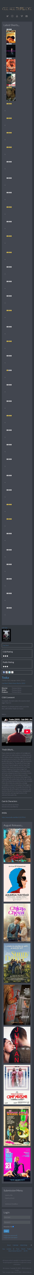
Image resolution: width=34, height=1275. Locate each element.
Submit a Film (9, 1195)
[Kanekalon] (10, 482)
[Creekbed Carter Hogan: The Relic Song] (10, 540)
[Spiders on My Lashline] (10, 466)
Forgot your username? (10, 1237)
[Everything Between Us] (10, 288)
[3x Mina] (10, 392)
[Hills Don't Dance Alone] (10, 94)
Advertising (23, 1245)
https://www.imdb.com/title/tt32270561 (14, 817)
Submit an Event (9, 1198)
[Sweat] (10, 408)
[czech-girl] (17, 922)
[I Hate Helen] (10, 526)
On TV (25, 1251)
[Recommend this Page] (12, 672)
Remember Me (8, 1226)
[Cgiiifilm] (7, 16)
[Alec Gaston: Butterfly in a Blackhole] (10, 51)
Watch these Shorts (15, 683)
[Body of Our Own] (10, 303)
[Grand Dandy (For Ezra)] (10, 586)
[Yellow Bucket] (10, 348)
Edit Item (4, 628)
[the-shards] (17, 845)
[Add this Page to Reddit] (7, 672)
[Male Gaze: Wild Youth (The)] (10, 571)
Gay (3, 1249)
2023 (23, 683)
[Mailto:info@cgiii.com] (26, 16)
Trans (17, 1249)
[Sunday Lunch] (10, 214)
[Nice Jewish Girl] (10, 422)
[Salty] (10, 600)
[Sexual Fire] (10, 80)
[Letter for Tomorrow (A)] (10, 451)
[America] (10, 259)
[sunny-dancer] (17, 963)
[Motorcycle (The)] (10, 274)
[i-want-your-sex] (17, 1164)
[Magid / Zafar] (10, 243)
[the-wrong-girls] (17, 1126)
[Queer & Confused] (10, 363)
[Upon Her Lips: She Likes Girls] (10, 199)
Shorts (23, 1249)
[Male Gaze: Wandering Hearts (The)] (10, 65)
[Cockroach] (10, 111)
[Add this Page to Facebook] (4, 672)
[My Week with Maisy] (10, 125)
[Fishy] (10, 334)
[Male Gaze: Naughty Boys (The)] (10, 185)
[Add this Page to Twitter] (9, 672)
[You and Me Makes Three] (10, 317)
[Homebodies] (10, 557)
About (9, 1245)
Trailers (29, 1249)
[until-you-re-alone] (17, 1004)
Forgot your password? (10, 1235)
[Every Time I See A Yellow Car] (10, 154)
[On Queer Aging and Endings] (10, 377)
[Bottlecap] (10, 497)
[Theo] (10, 615)
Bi (13, 1249)
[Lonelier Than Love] (10, 437)
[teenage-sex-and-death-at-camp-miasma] (17, 1084)
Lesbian (9, 1249)
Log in (6, 1231)
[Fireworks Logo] (17, 8)
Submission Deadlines (11, 1204)
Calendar (15, 1245)
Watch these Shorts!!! (15, 1251)
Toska (5, 677)
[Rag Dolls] (10, 511)
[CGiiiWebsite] (17, 16)
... (5, 1201)
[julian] (17, 1044)
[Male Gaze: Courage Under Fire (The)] (10, 36)
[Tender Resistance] (10, 169)
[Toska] (6, 635)
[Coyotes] (10, 228)
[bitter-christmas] (17, 882)
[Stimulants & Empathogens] (10, 140)
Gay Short (6, 645)
